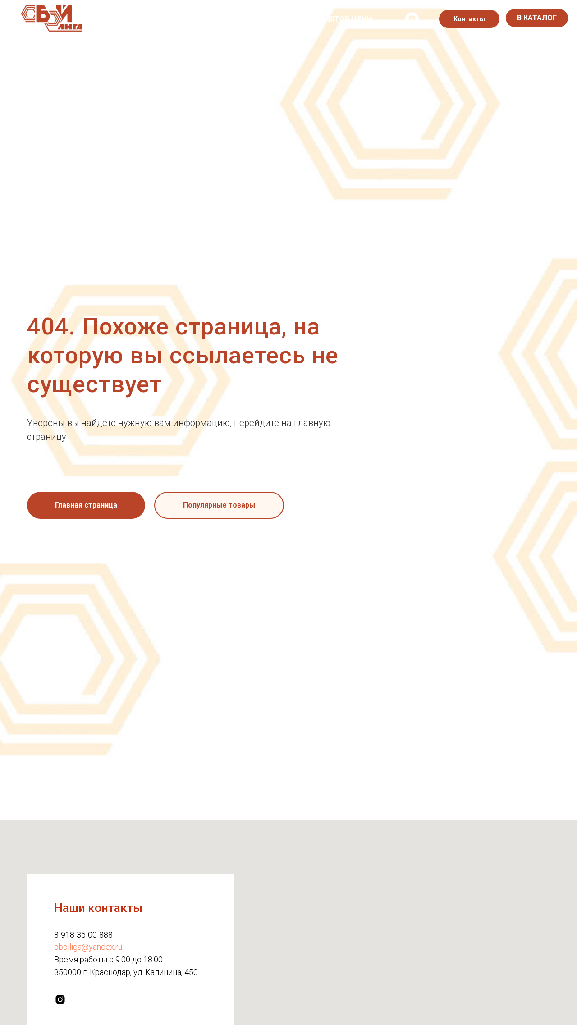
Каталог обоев (181, 19)
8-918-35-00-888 (83, 934)
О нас (127, 19)
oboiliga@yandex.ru (88, 947)
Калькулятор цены (334, 19)
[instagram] (412, 19)
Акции (237, 19)
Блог (273, 19)
